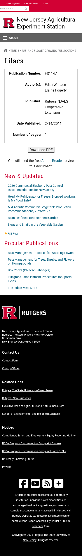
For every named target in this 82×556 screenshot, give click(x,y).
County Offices (10, 368)
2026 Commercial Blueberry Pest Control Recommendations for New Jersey (35, 187)
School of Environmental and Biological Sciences (31, 413)
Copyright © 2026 (22, 534)
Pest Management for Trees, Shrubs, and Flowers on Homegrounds (41, 261)
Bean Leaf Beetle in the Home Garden (33, 218)
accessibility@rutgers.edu (52, 515)
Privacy (6, 466)
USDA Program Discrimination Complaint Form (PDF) (34, 451)
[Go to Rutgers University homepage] (9, 22)
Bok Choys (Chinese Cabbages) (29, 270)
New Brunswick (31, 3)
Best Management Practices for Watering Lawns (40, 253)
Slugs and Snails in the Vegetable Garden (35, 224)
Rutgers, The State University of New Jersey (27, 390)
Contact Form (10, 360)
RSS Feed (13, 233)
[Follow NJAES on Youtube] (35, 483)
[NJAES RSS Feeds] (47, 483)
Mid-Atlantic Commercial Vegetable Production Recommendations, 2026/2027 (39, 209)
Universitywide (12, 3)
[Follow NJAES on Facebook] (23, 483)
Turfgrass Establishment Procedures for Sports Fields (40, 279)
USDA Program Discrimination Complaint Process (31, 443)
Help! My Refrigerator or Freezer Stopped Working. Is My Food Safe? (42, 198)
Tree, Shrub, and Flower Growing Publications (43, 50)
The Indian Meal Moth (22, 288)
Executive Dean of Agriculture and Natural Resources (33, 406)
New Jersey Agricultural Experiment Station (47, 23)
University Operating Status (18, 459)
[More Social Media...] (58, 483)
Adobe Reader (52, 160)
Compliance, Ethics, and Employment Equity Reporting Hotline (38, 435)
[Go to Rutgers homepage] (24, 318)
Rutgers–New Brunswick (16, 398)
